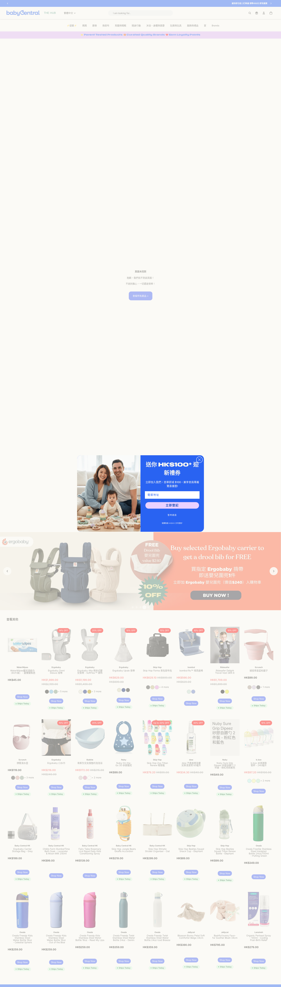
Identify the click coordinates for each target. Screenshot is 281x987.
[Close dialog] (199, 460)
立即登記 (172, 505)
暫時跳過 (172, 515)
